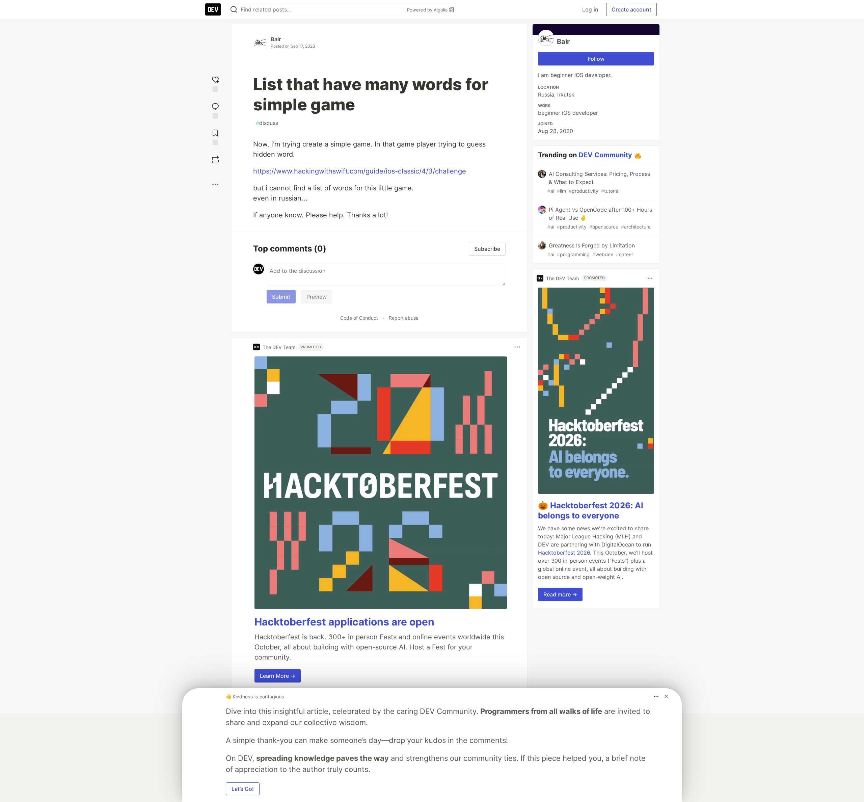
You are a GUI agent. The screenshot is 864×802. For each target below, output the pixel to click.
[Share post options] (215, 184)
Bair (276, 39)
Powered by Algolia (428, 9)
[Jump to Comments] (215, 110)
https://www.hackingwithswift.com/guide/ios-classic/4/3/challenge (359, 171)
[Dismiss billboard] (666, 696)
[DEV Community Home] (213, 9)
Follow (596, 58)
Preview (316, 296)
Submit (281, 296)
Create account (631, 9)
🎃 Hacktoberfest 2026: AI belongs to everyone (590, 510)
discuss (267, 122)
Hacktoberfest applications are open (344, 622)
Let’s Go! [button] (243, 788)
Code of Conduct (359, 318)
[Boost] (215, 160)
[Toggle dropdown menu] (517, 347)
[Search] (234, 9)
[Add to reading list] (215, 136)
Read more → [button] (560, 594)
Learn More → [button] (277, 675)
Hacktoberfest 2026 (564, 552)
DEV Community (605, 155)
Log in (590, 9)
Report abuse (403, 318)
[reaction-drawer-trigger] (215, 83)
